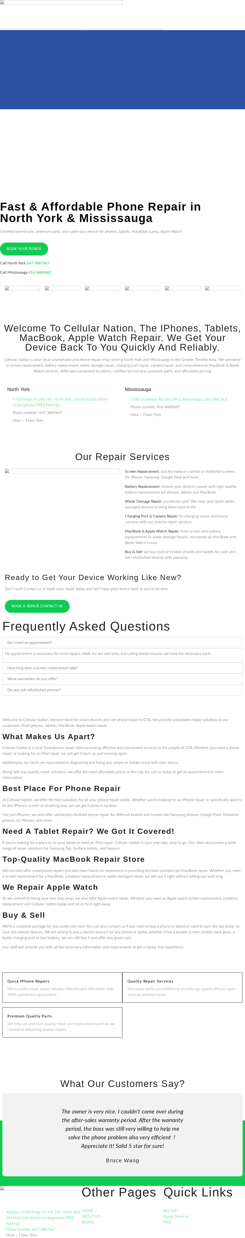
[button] (16, 1134)
